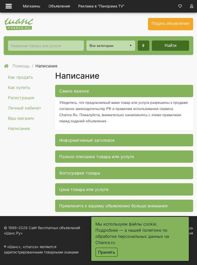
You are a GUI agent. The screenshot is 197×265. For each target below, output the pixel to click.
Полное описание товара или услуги (96, 156)
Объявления (59, 6)
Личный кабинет (24, 107)
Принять (106, 252)
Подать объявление (171, 23)
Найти (170, 45)
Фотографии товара (79, 173)
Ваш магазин (21, 118)
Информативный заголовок (87, 140)
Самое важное (74, 91)
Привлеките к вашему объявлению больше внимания (113, 205)
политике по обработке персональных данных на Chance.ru (132, 236)
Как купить (19, 87)
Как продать (20, 77)
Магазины (31, 6)
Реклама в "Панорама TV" (101, 6)
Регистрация (21, 97)
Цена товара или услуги (84, 189)
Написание (19, 128)
